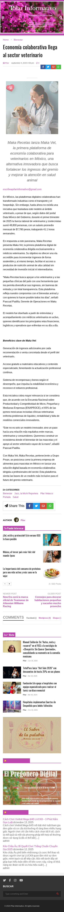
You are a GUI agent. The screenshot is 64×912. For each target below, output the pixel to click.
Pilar (7, 63)
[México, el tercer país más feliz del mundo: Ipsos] (52, 556)
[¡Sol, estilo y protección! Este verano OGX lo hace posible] (52, 540)
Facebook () (31, 618)
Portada (7, 497)
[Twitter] (48, 67)
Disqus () (57, 618)
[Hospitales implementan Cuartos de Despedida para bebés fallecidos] (12, 707)
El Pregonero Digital (17, 812)
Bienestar (7, 493)
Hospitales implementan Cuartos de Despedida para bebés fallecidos (39, 703)
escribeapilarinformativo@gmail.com (22, 189)
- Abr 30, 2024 (32, 695)
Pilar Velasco (46, 493)
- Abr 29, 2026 (32, 676)
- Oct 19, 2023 (32, 710)
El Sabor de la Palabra (18, 761)
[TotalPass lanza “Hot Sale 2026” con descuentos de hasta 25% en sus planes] (12, 672)
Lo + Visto (9, 635)
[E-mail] (53, 67)
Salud (15, 497)
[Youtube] (21, 880)
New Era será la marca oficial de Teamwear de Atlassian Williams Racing (16, 602)
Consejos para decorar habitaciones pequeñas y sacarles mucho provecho (48, 602)
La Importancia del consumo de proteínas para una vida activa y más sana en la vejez (22, 572)
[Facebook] (43, 67)
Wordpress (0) (45, 618)
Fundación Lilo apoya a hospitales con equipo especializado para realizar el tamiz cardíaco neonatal (40, 686)
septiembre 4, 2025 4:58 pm (22, 63)
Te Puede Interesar (14, 528)
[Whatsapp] (58, 67)
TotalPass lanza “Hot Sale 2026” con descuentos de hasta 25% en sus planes (41, 669)
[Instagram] (15, 880)
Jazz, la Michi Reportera (26, 493)
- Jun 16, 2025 (32, 661)
